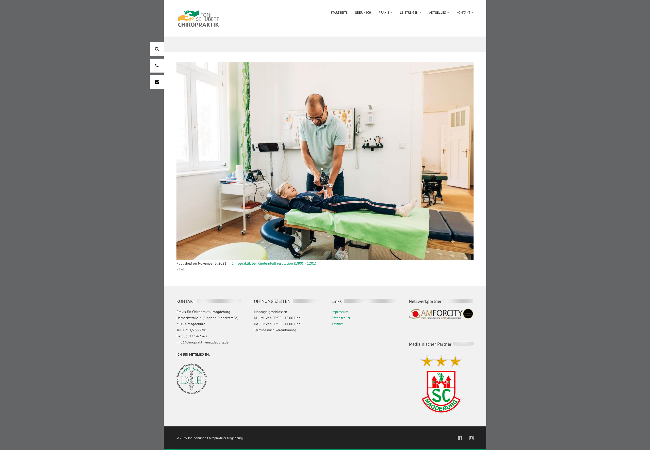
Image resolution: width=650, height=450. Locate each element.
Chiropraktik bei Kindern (251, 263)
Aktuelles (437, 12)
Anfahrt (337, 324)
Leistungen (409, 12)
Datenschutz (340, 318)
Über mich (363, 12)
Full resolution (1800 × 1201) (293, 263)
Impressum (339, 311)
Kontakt (463, 12)
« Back (180, 269)
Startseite (339, 12)
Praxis (384, 12)
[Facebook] (460, 438)
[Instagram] (471, 438)
